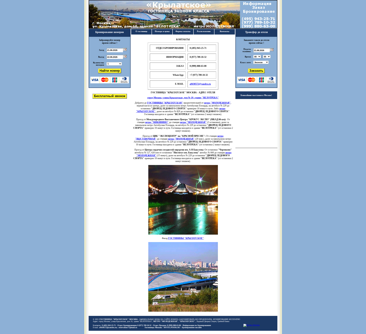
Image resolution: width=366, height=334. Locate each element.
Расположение (204, 31)
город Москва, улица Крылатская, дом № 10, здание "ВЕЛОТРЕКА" (183, 97)
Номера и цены (162, 31)
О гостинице (141, 31)
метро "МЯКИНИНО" (157, 122)
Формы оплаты (182, 31)
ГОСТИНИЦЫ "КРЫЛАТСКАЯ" (165, 102)
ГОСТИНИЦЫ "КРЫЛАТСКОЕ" (186, 238)
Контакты (224, 31)
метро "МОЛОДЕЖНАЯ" (217, 102)
